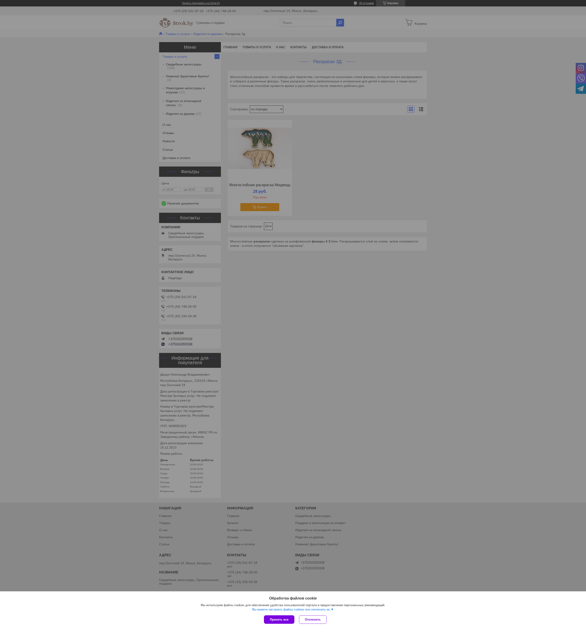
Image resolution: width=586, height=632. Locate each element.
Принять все (279, 619)
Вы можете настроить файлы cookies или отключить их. (291, 609)
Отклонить (313, 619)
